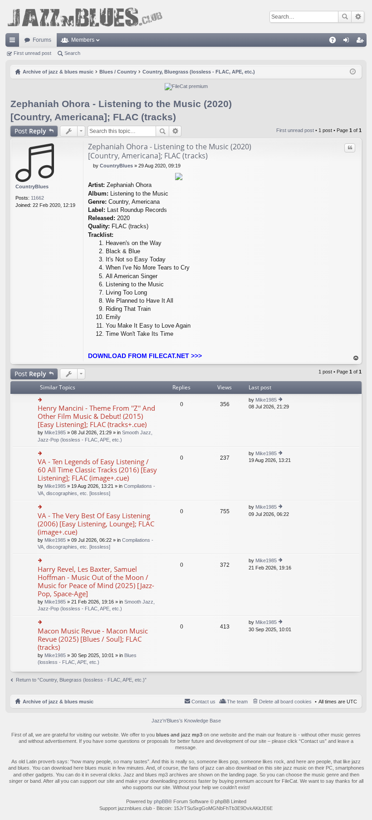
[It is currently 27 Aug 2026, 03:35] (353, 71)
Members (82, 40)
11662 (37, 198)
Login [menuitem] (348, 42)
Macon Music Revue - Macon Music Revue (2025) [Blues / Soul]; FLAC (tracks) (93, 639)
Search (345, 16)
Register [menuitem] (362, 42)
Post (30, 131)
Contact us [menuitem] (203, 701)
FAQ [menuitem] (335, 42)
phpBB (161, 801)
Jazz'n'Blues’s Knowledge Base (186, 720)
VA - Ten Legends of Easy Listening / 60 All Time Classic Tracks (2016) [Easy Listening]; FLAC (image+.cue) (97, 469)
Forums (42, 40)
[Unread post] (90, 165)
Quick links (14, 42)
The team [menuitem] (237, 701)
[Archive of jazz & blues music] (84, 16)
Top (356, 358)
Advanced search (358, 16)
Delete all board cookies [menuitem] (285, 701)
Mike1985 (55, 432)
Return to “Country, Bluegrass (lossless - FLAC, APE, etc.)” (81, 680)
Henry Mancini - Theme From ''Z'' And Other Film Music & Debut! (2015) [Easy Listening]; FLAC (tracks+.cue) (96, 416)
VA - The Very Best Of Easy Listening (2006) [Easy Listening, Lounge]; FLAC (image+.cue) (96, 523)
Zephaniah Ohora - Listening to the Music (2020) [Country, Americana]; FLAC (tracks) (169, 151)
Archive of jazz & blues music (58, 701)
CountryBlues (32, 186)
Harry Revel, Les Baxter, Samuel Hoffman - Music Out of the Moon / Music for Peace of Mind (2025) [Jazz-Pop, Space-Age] (96, 581)
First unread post (32, 53)
